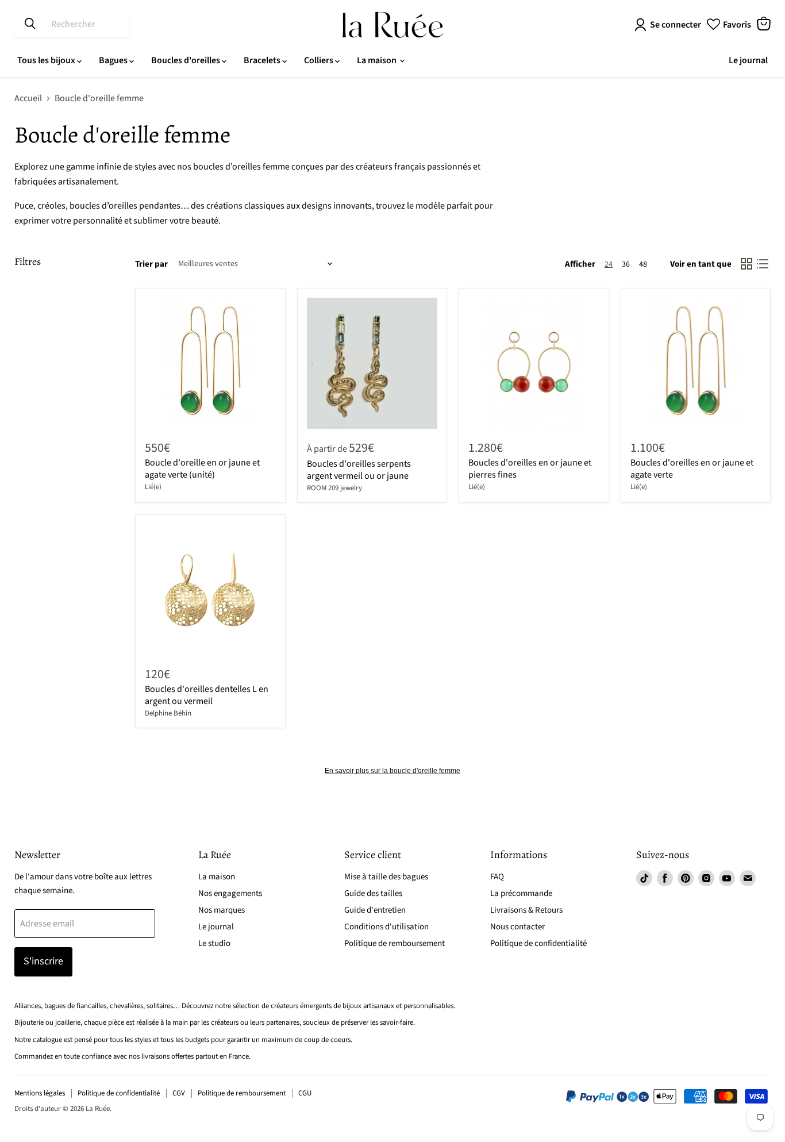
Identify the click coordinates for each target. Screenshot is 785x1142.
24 (609, 264)
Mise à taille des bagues (386, 877)
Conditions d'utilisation (386, 927)
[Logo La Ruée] (393, 24)
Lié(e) (153, 487)
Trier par (151, 264)
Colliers (319, 60)
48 (643, 264)
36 (626, 264)
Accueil (28, 98)
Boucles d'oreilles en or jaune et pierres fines (529, 468)
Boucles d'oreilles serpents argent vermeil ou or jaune (359, 469)
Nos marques (221, 910)
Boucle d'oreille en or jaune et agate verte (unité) (202, 468)
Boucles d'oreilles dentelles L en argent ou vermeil (206, 695)
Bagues (114, 60)
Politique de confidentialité (538, 943)
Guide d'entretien (375, 910)
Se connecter (675, 24)
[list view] (763, 264)
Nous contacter (517, 927)
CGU (304, 1093)
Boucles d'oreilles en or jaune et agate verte (691, 468)
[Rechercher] (29, 24)
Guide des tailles (373, 893)
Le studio (214, 943)
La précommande (521, 893)
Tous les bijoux (47, 60)
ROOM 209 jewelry (334, 488)
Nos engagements (230, 893)
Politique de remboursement (394, 943)
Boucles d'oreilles (186, 60)
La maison (377, 60)
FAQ (497, 877)
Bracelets (263, 60)
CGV (178, 1093)
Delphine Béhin (168, 713)
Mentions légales (39, 1093)
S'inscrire (43, 961)
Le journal (748, 60)
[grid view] (746, 264)
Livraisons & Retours (526, 910)
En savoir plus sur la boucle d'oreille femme (392, 771)
